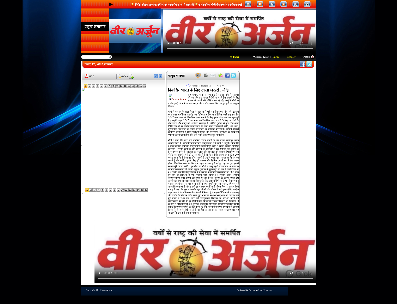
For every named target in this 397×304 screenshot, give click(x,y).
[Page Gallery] (272, 4)
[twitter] (233, 75)
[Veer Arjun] (135, 31)
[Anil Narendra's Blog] (260, 4)
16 (144, 86)
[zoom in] (131, 75)
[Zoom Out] (118, 75)
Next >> (219, 86)
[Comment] (221, 75)
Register (291, 56)
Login (276, 56)
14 (136, 86)
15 (140, 86)
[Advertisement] (13, 68)
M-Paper (234, 56)
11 (125, 86)
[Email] (212, 75)
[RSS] (283, 4)
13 (133, 86)
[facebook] (227, 75)
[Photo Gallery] (307, 4)
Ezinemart (267, 290)
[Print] (205, 75)
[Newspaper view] (198, 75)
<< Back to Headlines (200, 86)
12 (129, 86)
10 (121, 86)
